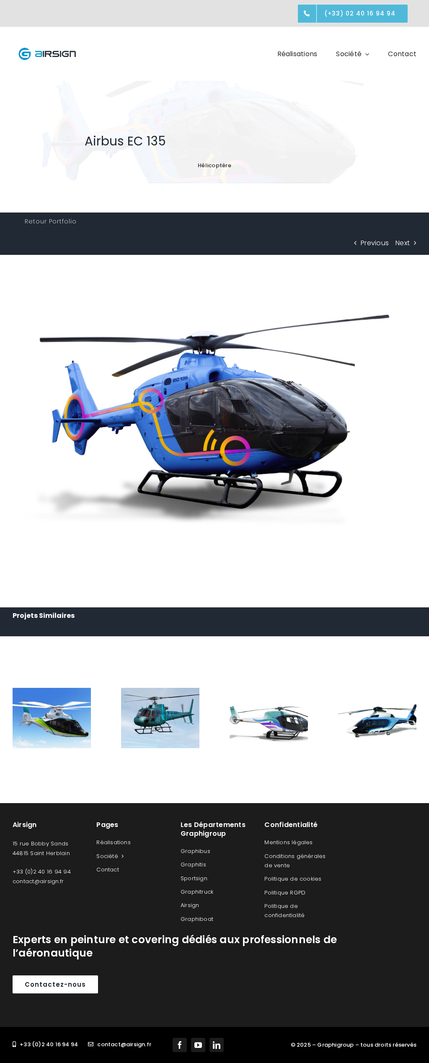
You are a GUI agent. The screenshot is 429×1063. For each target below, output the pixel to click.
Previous (375, 243)
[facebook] (180, 1045)
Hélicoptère (214, 165)
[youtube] (198, 1045)
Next (402, 243)
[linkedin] (216, 1045)
